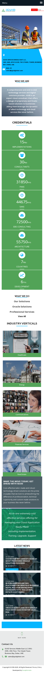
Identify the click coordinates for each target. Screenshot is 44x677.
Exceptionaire (26, 670)
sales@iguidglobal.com (14, 71)
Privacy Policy (37, 667)
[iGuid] (8, 10)
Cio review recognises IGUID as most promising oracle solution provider (21, 561)
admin (12, 566)
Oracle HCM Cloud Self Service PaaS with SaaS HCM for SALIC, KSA (21, 609)
